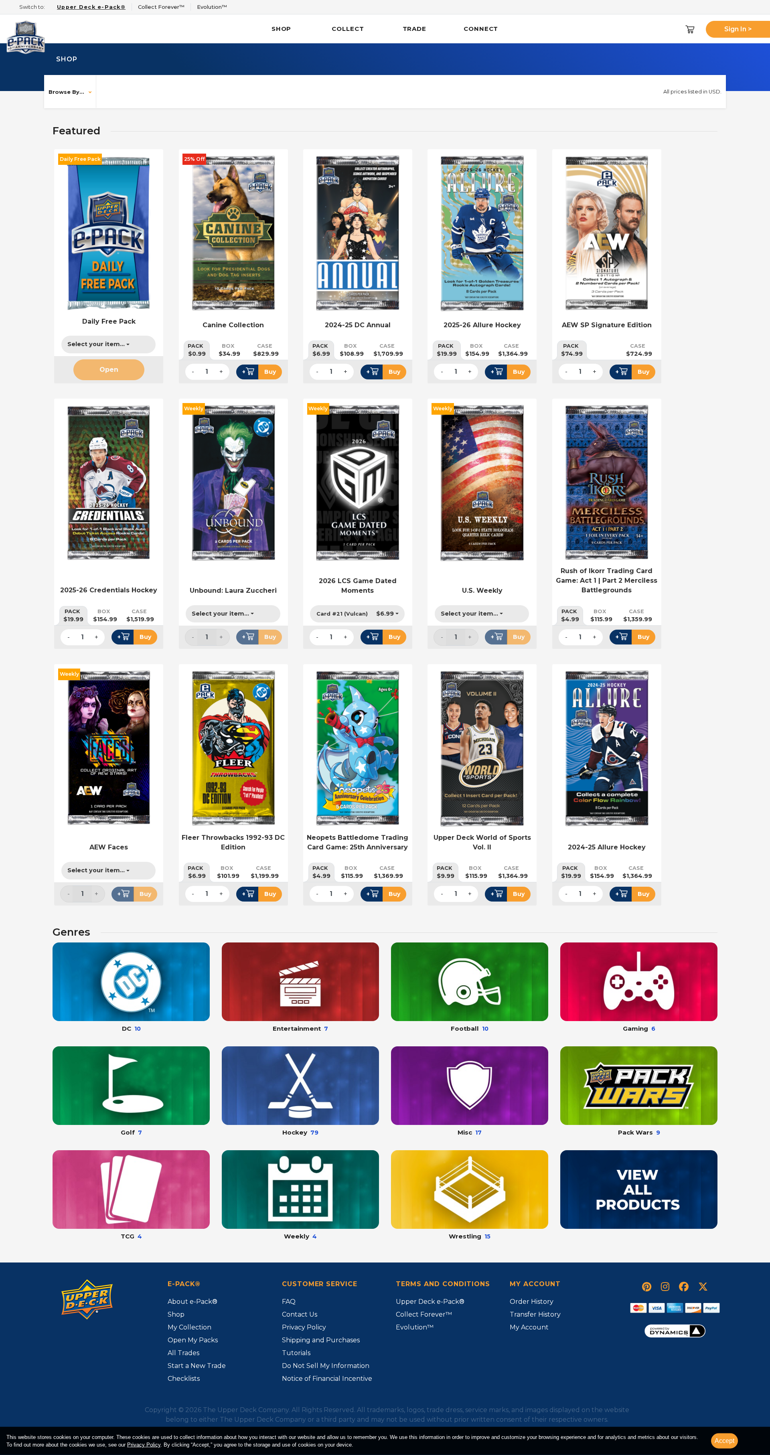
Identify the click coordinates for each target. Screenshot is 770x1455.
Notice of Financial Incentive (327, 1378)
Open (108, 369)
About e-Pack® (192, 1301)
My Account (529, 1327)
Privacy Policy (143, 1445)
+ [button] (243, 371)
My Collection (189, 1327)
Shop (282, 28)
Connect (481, 28)
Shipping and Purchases (321, 1340)
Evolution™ (415, 1327)
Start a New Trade (197, 1366)
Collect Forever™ (424, 1314)
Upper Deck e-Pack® (430, 1301)
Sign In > (738, 29)
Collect (348, 28)
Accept (724, 1440)
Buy (270, 371)
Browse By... (66, 92)
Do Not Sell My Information (325, 1366)
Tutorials (296, 1353)
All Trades (183, 1353)
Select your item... (96, 344)
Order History (531, 1301)
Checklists (184, 1378)
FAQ (289, 1301)
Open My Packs (193, 1340)
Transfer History (535, 1314)
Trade (415, 28)
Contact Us (299, 1314)
